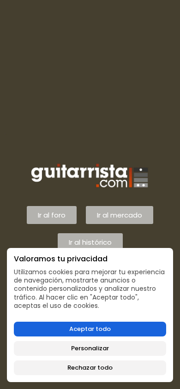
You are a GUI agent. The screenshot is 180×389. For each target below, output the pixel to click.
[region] (90, 315)
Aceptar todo (90, 328)
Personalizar (90, 348)
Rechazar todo (90, 367)
